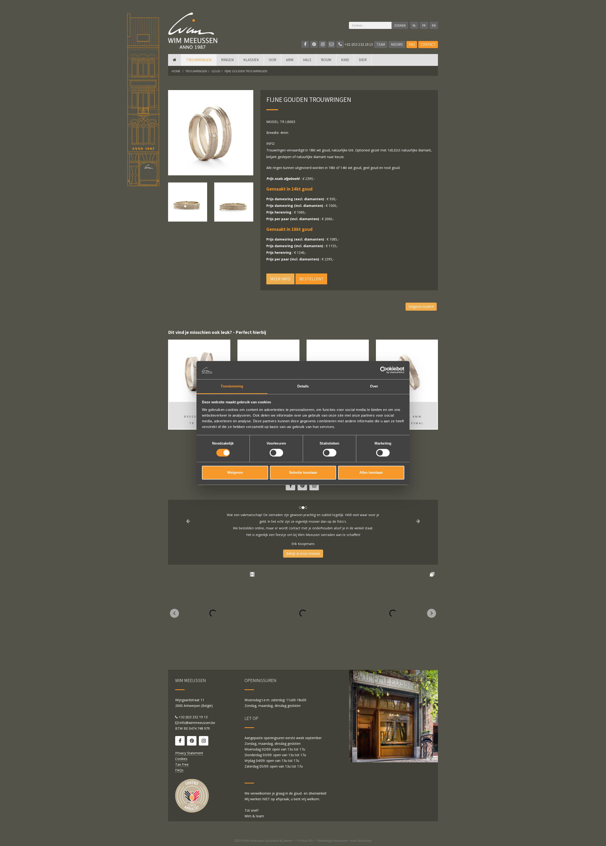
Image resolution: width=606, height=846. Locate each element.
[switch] (276, 453)
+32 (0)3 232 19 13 (358, 44)
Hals (307, 59)
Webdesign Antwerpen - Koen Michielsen (344, 841)
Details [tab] (303, 386)
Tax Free (182, 764)
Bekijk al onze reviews (303, 553)
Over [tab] (374, 386)
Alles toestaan (371, 472)
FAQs (179, 770)
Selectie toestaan (303, 472)
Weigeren (235, 472)
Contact (428, 44)
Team (380, 44)
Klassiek (251, 59)
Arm (289, 59)
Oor (272, 59)
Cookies (181, 758)
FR (424, 25)
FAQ (412, 44)
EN (434, 25)
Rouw (326, 59)
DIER (363, 59)
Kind (345, 59)
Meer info (280, 279)
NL (414, 25)
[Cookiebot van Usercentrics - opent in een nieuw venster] (383, 370)
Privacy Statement (189, 753)
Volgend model (420, 306)
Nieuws (397, 44)
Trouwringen (198, 59)
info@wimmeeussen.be (197, 722)
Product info (305, 841)
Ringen (227, 59)
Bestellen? (311, 279)
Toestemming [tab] (232, 386)
